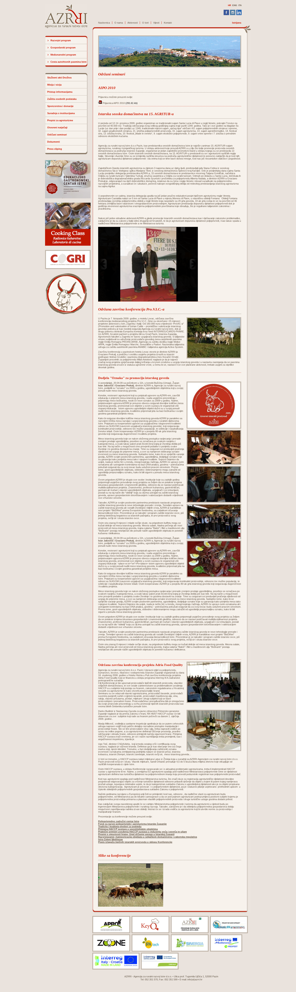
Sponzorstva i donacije (60, 106)
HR (229, 5)
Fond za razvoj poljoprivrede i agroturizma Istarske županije (132, 824)
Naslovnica (104, 22)
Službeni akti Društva (59, 77)
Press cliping (54, 149)
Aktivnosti (132, 22)
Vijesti (156, 22)
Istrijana (236, 22)
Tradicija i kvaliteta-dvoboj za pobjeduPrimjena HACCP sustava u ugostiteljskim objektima (128, 827)
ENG (234, 5)
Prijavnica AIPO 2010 (113, 103)
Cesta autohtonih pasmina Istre (68, 62)
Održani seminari (57, 134)
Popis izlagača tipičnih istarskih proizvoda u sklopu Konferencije (135, 842)
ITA (240, 5)
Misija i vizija (54, 84)
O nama (118, 22)
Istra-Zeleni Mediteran (110, 839)
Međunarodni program (63, 54)
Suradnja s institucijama (61, 113)
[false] (148, 264)
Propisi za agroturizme (60, 120)
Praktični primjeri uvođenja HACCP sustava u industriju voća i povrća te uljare (142, 831)
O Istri (145, 22)
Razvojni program (60, 40)
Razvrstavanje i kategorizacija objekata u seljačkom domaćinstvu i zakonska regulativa (147, 837)
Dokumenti (53, 141)
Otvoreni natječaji (57, 127)
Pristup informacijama (59, 92)
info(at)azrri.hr (194, 979)
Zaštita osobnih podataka (61, 99)
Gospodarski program (63, 47)
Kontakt (168, 22)
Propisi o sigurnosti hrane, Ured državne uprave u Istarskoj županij (136, 834)
